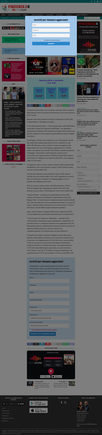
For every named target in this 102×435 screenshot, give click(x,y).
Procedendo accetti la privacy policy (52, 40)
